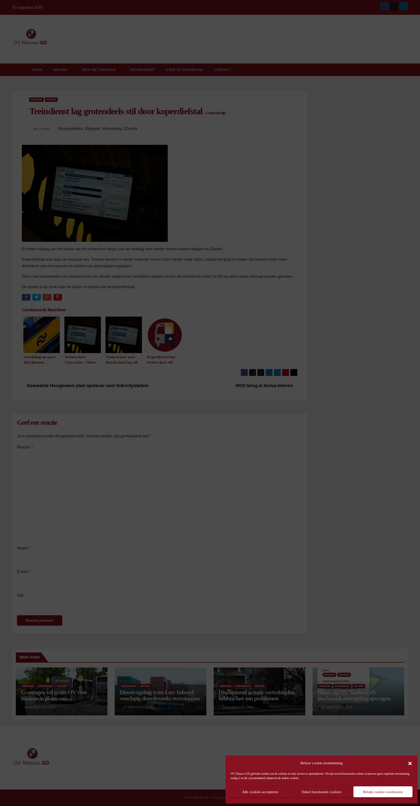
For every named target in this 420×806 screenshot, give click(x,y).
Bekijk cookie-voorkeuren (383, 792)
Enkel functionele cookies (321, 792)
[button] (410, 763)
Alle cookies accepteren (260, 792)
